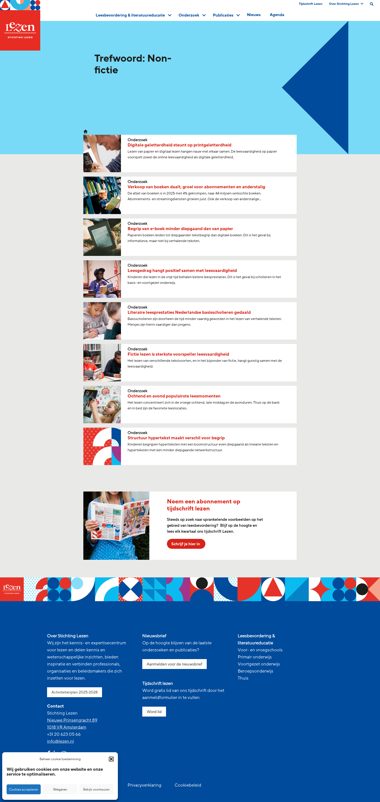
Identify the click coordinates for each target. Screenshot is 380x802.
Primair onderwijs (255, 657)
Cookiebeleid (188, 785)
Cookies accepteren (23, 789)
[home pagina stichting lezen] (85, 131)
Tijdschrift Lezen (310, 4)
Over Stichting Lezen (344, 4)
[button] (111, 759)
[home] (20, 25)
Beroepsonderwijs (255, 671)
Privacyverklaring (144, 785)
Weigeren (60, 789)
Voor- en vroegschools (260, 650)
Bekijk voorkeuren (96, 789)
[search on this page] (371, 3)
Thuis (243, 678)
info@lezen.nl (60, 741)
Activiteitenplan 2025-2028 (74, 692)
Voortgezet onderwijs (259, 664)
